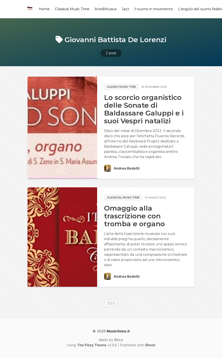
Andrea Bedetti (126, 168)
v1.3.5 (97, 345)
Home (44, 9)
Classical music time (123, 197)
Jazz (125, 9)
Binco (118, 340)
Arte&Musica (105, 9)
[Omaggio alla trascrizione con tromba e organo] (62, 237)
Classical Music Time (72, 9)
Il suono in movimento (153, 9)
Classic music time (121, 86)
